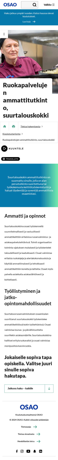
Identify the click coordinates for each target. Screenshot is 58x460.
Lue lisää (26, 21)
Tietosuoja (26, 426)
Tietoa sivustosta (26, 434)
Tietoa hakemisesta (30, 126)
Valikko (47, 4)
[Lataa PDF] (13, 126)
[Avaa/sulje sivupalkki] (4, 34)
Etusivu (4, 126)
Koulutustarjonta (11, 133)
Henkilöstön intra (26, 441)
